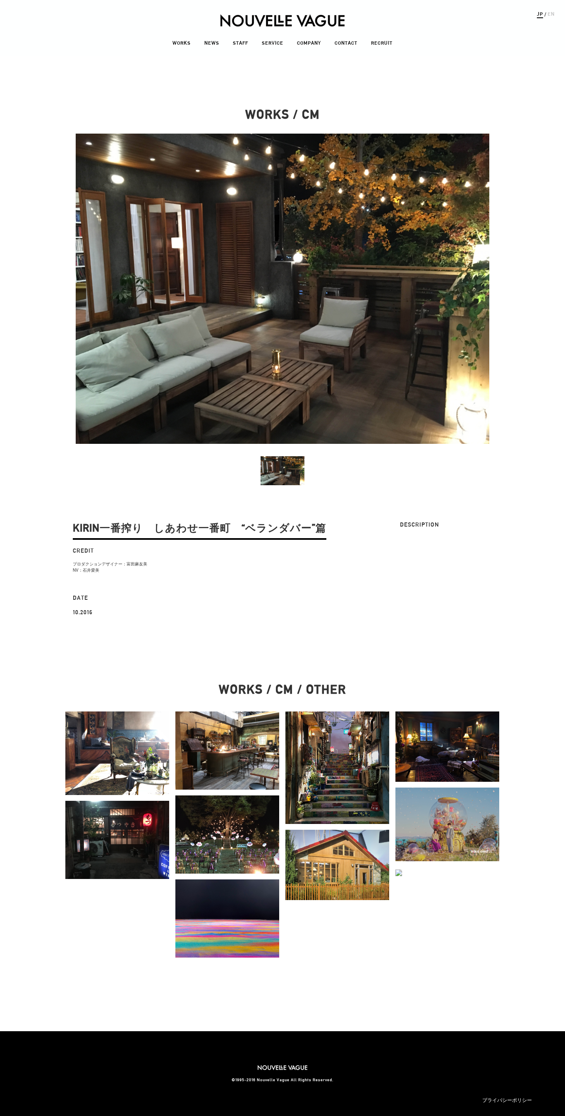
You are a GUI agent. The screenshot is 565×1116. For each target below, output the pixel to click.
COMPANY (309, 43)
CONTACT (346, 43)
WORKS (181, 43)
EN (551, 14)
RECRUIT (382, 43)
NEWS (211, 43)
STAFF (240, 43)
